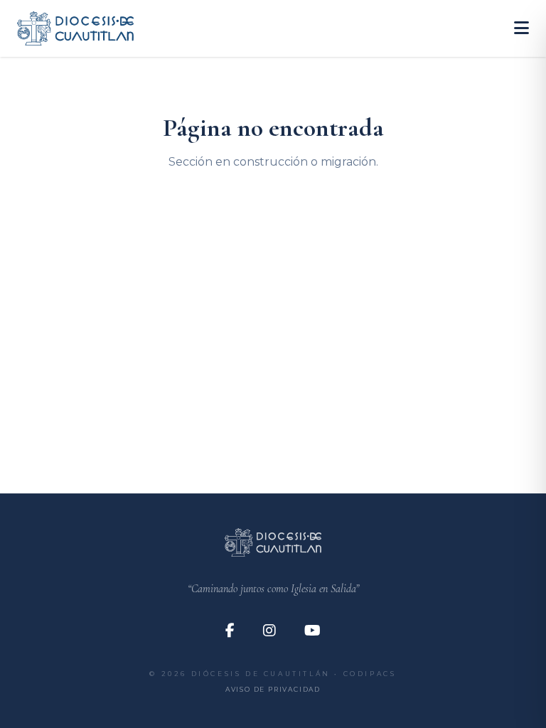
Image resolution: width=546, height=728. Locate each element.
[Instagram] (269, 631)
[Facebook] (230, 631)
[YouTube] (312, 631)
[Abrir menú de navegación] (521, 28)
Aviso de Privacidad (273, 689)
